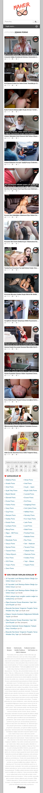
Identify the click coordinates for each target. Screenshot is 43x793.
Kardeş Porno (10, 519)
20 (21, 466)
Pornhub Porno (29, 533)
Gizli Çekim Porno (30, 508)
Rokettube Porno (11, 540)
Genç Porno (10, 508)
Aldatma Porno (11, 480)
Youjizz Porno (10, 565)
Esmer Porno (10, 501)
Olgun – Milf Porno (12, 533)
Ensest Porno (28, 497)
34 (34, 466)
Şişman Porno (10, 547)
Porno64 (8, 536)
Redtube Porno (29, 536)
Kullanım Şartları (29, 648)
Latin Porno (28, 522)
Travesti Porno (10, 551)
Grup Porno (9, 512)
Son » (34, 470)
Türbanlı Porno (29, 551)
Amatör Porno (10, 483)
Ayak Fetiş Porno (11, 490)
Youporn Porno (29, 565)
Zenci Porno (10, 568)
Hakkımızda (18, 648)
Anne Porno (10, 487)
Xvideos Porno (29, 558)
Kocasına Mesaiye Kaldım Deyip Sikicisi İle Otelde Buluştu (23, 294)
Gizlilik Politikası (19, 650)
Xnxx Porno (10, 558)
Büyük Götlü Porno (30, 490)
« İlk (35, 462)
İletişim (9, 650)
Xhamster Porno (29, 554)
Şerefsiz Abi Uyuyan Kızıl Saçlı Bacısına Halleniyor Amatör (23, 189)
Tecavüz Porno (29, 547)
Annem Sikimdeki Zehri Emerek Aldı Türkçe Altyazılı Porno (23, 136)
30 (25, 466)
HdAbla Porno (28, 512)
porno (28, 667)
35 (7, 470)
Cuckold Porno (29, 494)
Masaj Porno (10, 529)
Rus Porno (27, 540)
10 (16, 466)
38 (21, 470)
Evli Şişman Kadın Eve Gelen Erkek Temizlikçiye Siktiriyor (23, 83)
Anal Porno (28, 483)
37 (16, 470)
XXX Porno (9, 561)
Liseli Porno (28, 526)
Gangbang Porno (29, 505)
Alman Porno (28, 480)
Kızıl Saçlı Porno (30, 519)
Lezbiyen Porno (11, 526)
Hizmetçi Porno (29, 515)
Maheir (9, 648)
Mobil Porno (28, 529)
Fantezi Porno (10, 505)
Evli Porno (27, 501)
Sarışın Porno (10, 543)
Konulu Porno (10, 522)
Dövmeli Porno (10, 497)
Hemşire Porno (11, 515)
